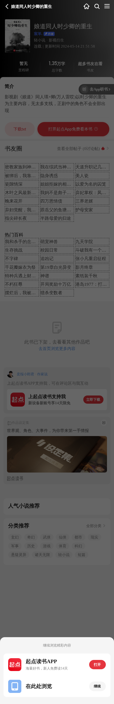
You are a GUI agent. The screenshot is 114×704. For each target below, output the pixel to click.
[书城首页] (86, 7)
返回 (7, 6)
